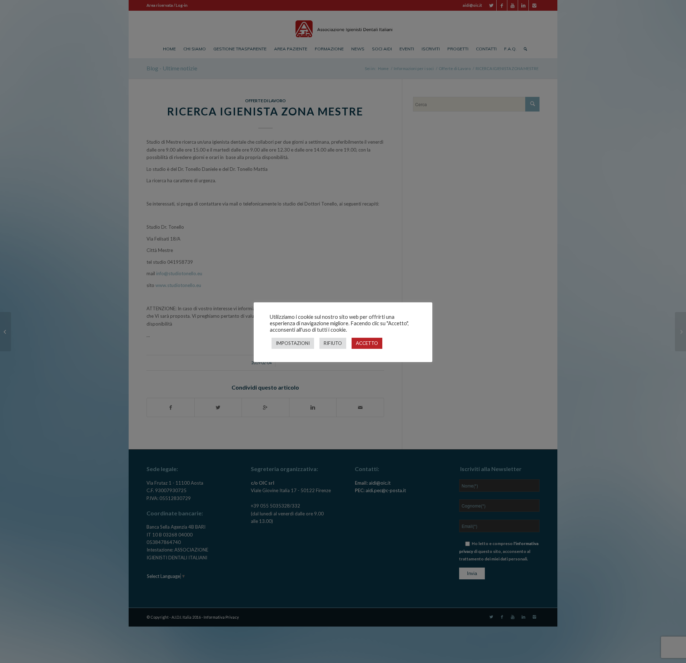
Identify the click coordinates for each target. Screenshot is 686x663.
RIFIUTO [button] (333, 343)
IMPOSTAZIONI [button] (293, 343)
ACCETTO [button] (367, 343)
